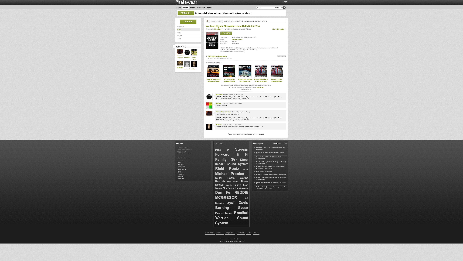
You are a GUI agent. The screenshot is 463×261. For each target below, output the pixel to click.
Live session (260, 184)
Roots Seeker (182, 169)
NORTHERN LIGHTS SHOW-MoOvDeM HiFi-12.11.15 (213, 81)
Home (178, 7)
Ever (285, 143)
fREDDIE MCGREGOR (231, 195)
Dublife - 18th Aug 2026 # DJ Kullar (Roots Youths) (271, 162)
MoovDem (187, 57)
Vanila (229, 185)
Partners (220, 232)
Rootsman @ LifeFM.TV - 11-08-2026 (267, 174)
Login (285, 2)
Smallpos (180, 173)
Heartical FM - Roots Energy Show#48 (267, 152)
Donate (256, 232)
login (234, 134)
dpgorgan (180, 176)
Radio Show (228, 21)
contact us (260, 87)
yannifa (180, 168)
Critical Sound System (238, 188)
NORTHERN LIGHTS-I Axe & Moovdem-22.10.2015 (261, 81)
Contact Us (209, 232)
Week (275, 143)
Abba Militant (181, 166)
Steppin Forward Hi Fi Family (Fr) (231, 154)
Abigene (194, 69)
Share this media (278, 29)
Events (192, 7)
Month (280, 143)
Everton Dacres (223, 213)
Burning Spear (231, 207)
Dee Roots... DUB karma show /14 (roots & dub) (270, 147)
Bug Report (230, 232)
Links (249, 232)
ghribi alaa (181, 178)
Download (283, 56)
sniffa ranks (180, 67)
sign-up (240, 134)
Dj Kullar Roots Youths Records (231, 177)
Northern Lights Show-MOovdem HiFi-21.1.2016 (276, 81)
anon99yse (181, 175)
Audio (179, 30)
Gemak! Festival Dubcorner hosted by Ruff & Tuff (270, 182)
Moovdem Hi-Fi (237, 39)
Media (185, 7)
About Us (241, 232)
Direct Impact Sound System (231, 161)
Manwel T (219, 103)
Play (279, 56)
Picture (179, 35)
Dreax (179, 162)
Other (179, 38)
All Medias (180, 26)
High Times (259, 171)
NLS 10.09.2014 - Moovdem (217, 56)
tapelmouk (187, 69)
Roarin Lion (240, 185)
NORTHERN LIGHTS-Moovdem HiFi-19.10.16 (245, 81)
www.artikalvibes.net (272, 48)
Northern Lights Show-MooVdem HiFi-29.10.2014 (229, 81)
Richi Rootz (227, 168)
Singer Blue (221, 188)
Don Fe (222, 192)
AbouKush (181, 164)
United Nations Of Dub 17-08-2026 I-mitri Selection (271, 157)
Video (179, 32)
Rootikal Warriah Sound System (231, 217)
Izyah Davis (237, 202)
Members (201, 7)
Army (245, 169)
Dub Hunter (233, 181)
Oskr (179, 171)
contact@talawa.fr (237, 239)
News (209, 7)
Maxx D (222, 149)
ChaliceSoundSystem (223, 112)
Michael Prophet (229, 173)
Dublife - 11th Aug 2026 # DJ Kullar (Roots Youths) (271, 177)
